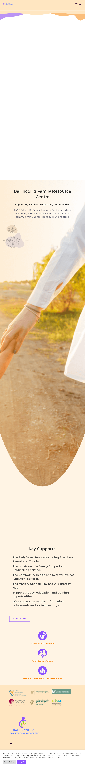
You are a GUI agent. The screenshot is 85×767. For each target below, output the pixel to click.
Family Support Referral (42, 661)
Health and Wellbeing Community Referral (42, 678)
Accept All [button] (21, 762)
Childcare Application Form (42, 644)
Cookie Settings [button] (9, 762)
